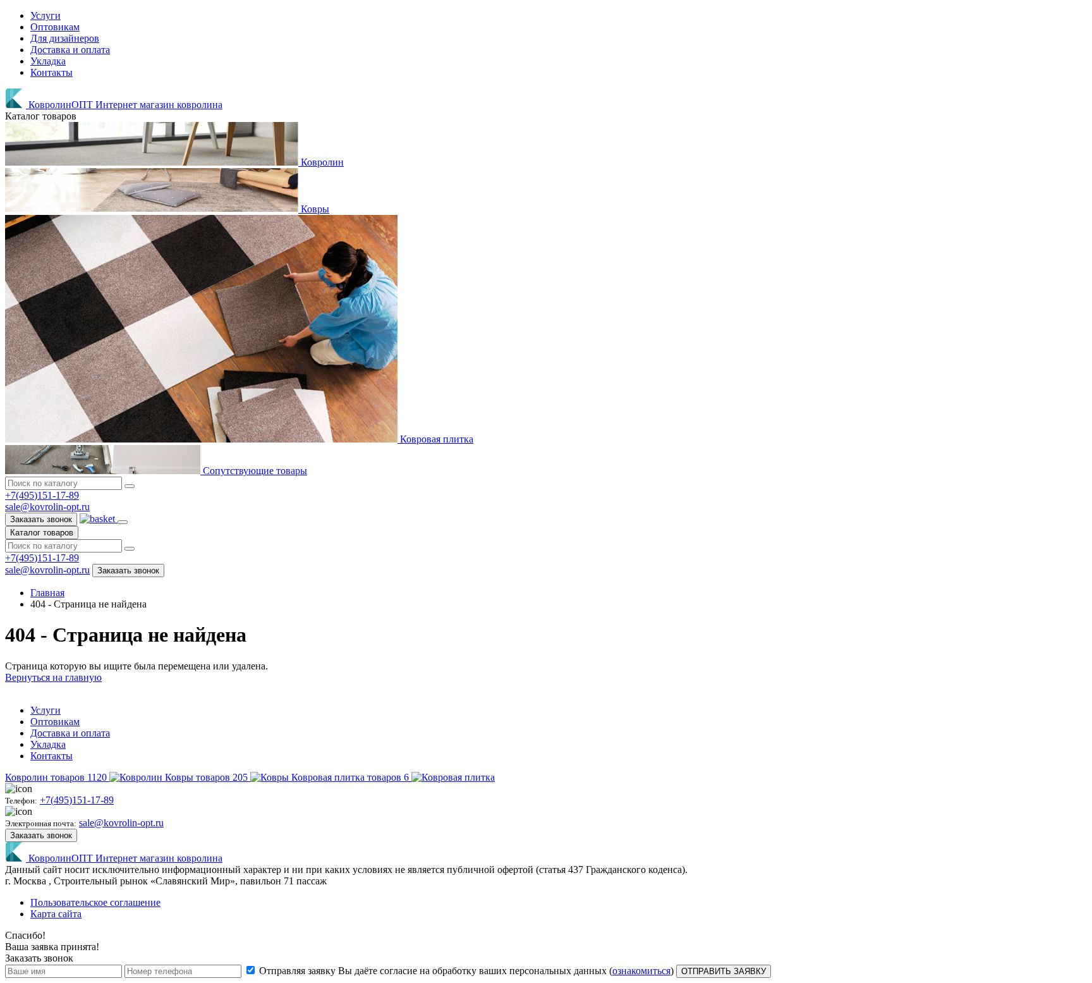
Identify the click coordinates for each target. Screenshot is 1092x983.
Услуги (45, 15)
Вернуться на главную (53, 677)
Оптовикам (55, 26)
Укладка (48, 61)
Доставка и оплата (70, 49)
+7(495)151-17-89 (42, 495)
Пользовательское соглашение (95, 902)
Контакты (51, 72)
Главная (47, 592)
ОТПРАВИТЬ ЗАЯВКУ (723, 971)
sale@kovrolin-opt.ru (47, 506)
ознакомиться (641, 970)
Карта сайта (56, 913)
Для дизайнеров (64, 38)
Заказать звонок (41, 519)
